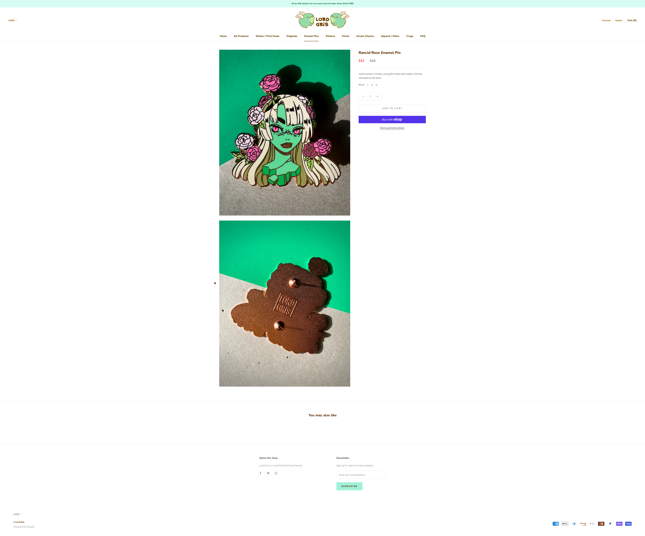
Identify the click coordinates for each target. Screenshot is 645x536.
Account (606, 20)
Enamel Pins (311, 36)
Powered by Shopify (23, 527)
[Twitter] (372, 85)
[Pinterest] (376, 85)
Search (618, 20)
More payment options (392, 128)
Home (223, 36)
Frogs (409, 36)
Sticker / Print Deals (267, 36)
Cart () (632, 20)
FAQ (422, 36)
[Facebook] (368, 85)
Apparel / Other (390, 36)
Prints (345, 36)
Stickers (330, 36)
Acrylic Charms (365, 36)
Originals (291, 36)
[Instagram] (276, 473)
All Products (241, 36)
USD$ (11, 20)
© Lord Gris (18, 522)
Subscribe (349, 486)
